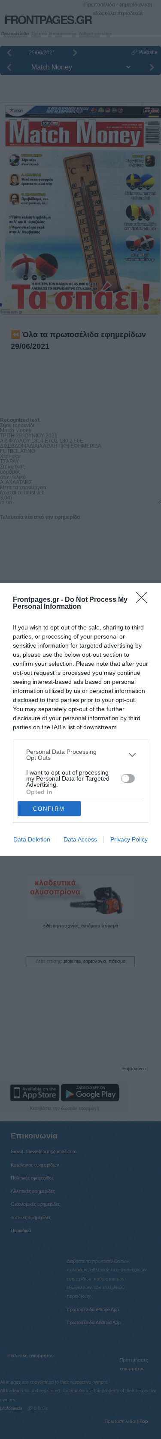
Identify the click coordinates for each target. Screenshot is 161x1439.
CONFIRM (49, 809)
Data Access (80, 839)
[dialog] (80, 719)
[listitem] (80, 755)
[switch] (128, 778)
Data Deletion (31, 839)
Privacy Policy (129, 839)
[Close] (144, 600)
